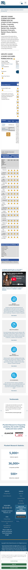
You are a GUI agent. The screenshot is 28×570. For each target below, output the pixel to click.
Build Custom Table (7, 156)
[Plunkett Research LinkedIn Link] (3, 508)
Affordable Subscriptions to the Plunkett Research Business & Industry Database (12, 270)
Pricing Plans (7, 493)
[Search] (25, 2)
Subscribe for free (21, 516)
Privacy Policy (7, 519)
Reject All (14, 564)
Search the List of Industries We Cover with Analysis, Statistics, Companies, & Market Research (12, 289)
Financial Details (5, 155)
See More (8, 134)
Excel (9, 121)
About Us (21, 493)
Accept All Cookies (14, 567)
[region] (14, 560)
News (21, 496)
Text (13, 121)
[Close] (26, 553)
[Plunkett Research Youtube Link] (11, 508)
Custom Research (7, 496)
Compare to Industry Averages (18, 155)
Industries (6, 9)
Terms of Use (23, 545)
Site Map (21, 501)
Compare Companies (18, 156)
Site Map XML (21, 503)
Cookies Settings (14, 561)
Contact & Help (21, 498)
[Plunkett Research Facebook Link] (8, 508)
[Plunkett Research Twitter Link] (6, 508)
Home (2, 9)
